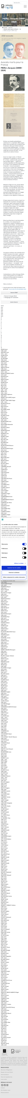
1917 (2, 312)
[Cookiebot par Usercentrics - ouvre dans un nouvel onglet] (20, 519)
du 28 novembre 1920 (17, 289)
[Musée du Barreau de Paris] (5, 1052)
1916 (2, 310)
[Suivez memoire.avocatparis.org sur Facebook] (5, 1085)
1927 (2, 316)
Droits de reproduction (6, 1077)
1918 (2, 313)
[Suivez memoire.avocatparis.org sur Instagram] (7, 1085)
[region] (14, 292)
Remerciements (5, 1092)
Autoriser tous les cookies (14, 567)
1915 (2, 309)
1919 (2, 315)
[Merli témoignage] (14, 100)
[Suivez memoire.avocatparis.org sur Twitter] (2, 1085)
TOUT (2, 306)
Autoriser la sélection (14, 572)
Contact (3, 1088)
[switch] (24, 548)
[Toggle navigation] (25, 6)
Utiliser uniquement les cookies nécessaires (14, 577)
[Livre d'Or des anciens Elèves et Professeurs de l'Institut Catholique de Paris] (14, 122)
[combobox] (20, 2)
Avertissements (5, 1074)
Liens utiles (4, 1079)
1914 (2, 307)
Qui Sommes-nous (5, 1090)
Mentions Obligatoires (6, 1070)
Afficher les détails (19, 563)
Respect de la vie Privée (7, 1072)
